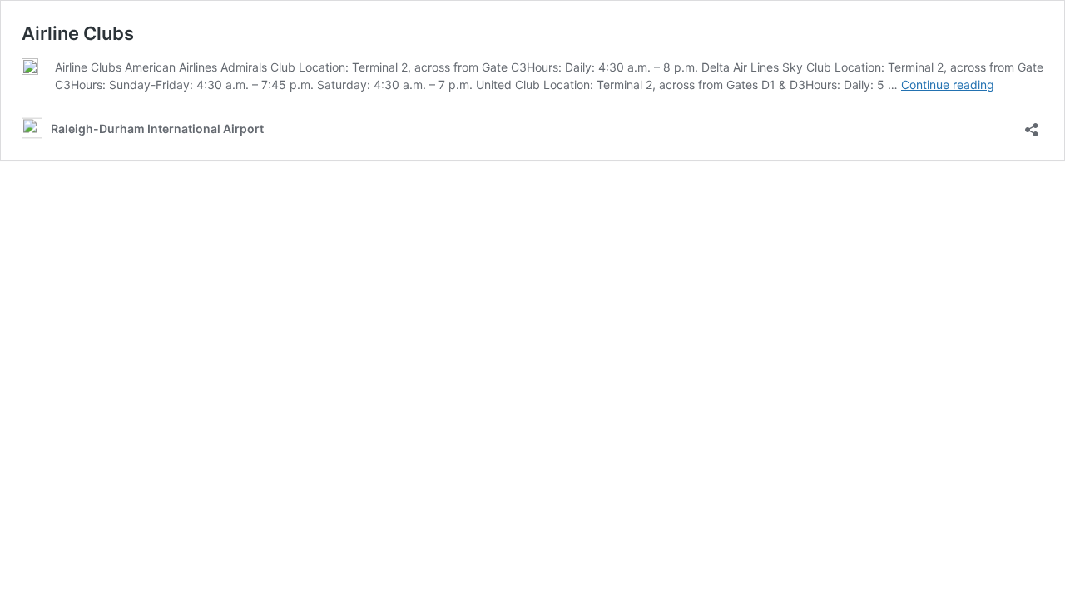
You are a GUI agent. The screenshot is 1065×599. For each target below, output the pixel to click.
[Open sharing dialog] (1031, 124)
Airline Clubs (78, 33)
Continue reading (947, 84)
